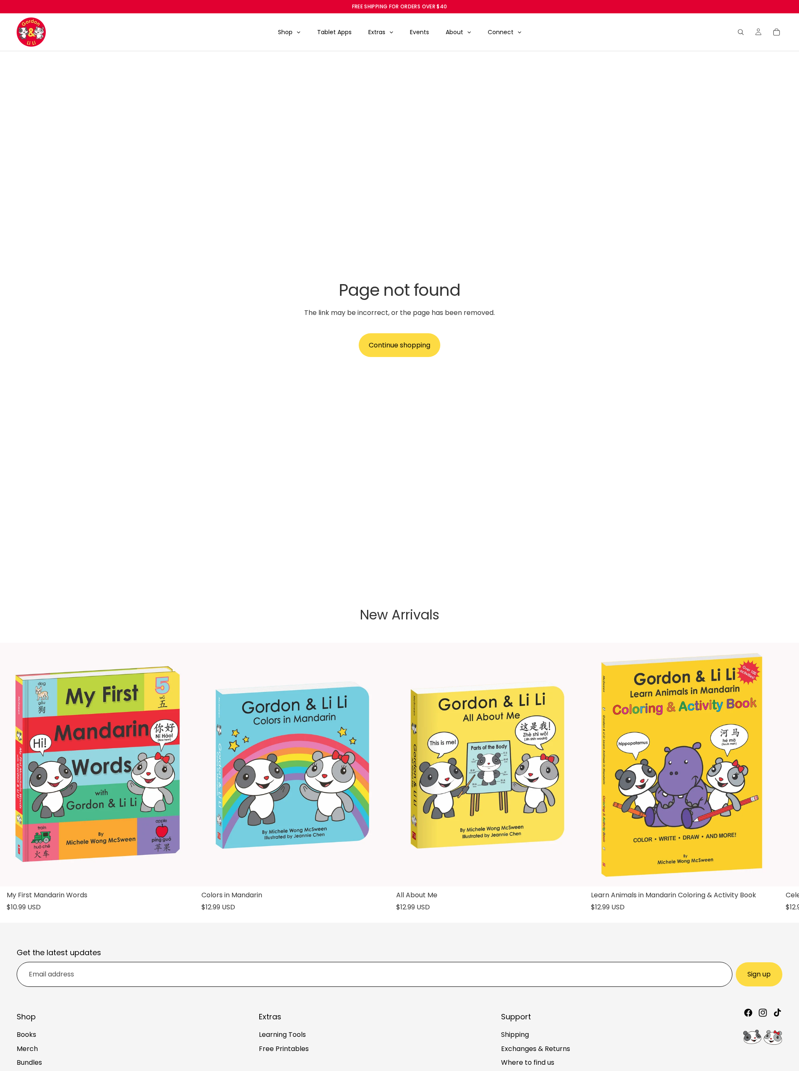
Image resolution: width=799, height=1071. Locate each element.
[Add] (181, 873)
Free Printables (284, 1048)
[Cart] (776, 32)
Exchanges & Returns (535, 1048)
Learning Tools (282, 1034)
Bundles (29, 1062)
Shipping (515, 1034)
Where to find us (527, 1062)
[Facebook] (748, 1013)
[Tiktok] (777, 1013)
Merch (27, 1048)
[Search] (741, 32)
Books (26, 1034)
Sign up (759, 974)
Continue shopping (399, 345)
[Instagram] (763, 1013)
